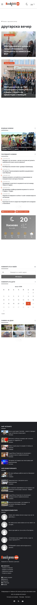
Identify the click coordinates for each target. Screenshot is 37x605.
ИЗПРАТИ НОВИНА (23, 211)
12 (13, 300)
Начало (4, 21)
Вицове (5, 584)
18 (8, 303)
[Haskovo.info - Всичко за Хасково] (13, 4)
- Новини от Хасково (7, 567)
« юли (3, 313)
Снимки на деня (7, 577)
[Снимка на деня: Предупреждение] (6, 334)
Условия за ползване (12, 597)
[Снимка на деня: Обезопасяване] (30, 327)
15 (28, 300)
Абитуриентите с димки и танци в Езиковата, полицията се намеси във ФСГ (17, 50)
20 (18, 303)
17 (3, 303)
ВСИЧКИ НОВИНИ (9, 211)
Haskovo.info (14, 591)
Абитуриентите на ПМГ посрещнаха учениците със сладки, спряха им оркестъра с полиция (18, 91)
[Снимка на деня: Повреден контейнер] (18, 327)
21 (23, 303)
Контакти (27, 597)
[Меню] (2, 5)
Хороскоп (5, 581)
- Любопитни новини (7, 571)
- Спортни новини (6, 573)
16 (33, 300)
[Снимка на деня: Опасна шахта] (30, 334)
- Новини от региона (7, 569)
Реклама (21, 597)
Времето (5, 579)
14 (23, 300)
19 (13, 303)
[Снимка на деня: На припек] (6, 327)
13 (18, 300)
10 (3, 300)
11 (8, 300)
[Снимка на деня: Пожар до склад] (18, 334)
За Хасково (6, 582)
